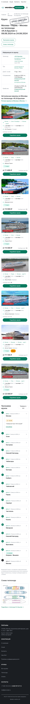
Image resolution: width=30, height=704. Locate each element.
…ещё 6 (22, 308)
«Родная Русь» (8, 241)
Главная (3, 14)
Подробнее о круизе (15, 135)
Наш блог (23, 2)
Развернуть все (23, 407)
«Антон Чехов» (8, 348)
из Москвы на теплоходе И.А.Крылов (21, 14)
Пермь (12, 274)
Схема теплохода (8, 44)
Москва (6, 121)
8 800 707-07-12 (17, 686)
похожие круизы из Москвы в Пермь (19, 67)
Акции (11, 2)
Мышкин (13, 342)
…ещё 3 (24, 342)
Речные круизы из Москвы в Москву (13, 101)
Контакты (17, 2)
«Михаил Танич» (9, 163)
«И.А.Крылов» (18, 56)
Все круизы (4, 668)
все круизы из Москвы (19, 82)
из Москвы (10, 14)
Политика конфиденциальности (10, 659)
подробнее (9, 426)
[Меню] (27, 7)
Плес (12, 308)
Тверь (12, 157)
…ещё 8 (7, 123)
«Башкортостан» (9, 202)
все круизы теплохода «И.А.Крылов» (19, 59)
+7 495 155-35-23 (6, 686)
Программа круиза (8, 40)
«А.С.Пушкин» (8, 129)
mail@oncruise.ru (6, 690)
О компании (4, 2)
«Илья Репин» (8, 279)
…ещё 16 (23, 274)
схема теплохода (18, 61)
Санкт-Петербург (15, 121)
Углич (12, 235)
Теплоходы (4, 672)
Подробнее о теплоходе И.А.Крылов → (12, 607)
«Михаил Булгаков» (9, 314)
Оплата (3, 676)
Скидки (7, 166)
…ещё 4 (22, 381)
